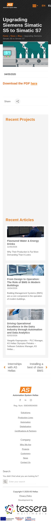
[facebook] (20, 400)
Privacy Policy (25, 496)
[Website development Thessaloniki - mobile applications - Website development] (25, 509)
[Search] (5, 481)
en (43, 5)
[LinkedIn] (25, 400)
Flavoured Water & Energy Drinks (23, 242)
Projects (25, 449)
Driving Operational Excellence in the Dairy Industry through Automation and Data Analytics (24, 328)
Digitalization (25, 426)
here (34, 83)
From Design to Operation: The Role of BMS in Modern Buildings (23, 282)
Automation (25, 422)
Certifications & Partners (25, 431)
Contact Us (25, 462)
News (12, 36)
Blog (20, 36)
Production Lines (25, 417)
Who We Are (25, 444)
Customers (25, 453)
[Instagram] (31, 400)
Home (5, 36)
